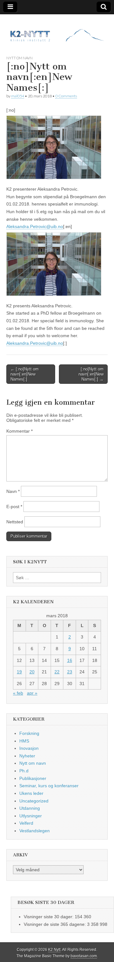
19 (19, 671)
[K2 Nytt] (57, 30)
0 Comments (66, 96)
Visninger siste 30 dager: (49, 916)
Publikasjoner (32, 778)
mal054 (17, 96)
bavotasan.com (84, 956)
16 (69, 660)
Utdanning (29, 808)
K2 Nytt (54, 949)
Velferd (26, 823)
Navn (13, 491)
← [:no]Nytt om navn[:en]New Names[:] (24, 374)
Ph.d (23, 770)
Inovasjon (29, 748)
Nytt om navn (19, 58)
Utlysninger (30, 815)
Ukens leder (31, 793)
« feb (18, 693)
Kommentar (19, 431)
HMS (24, 740)
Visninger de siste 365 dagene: (55, 924)
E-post (14, 506)
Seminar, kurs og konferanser (49, 785)
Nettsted (14, 521)
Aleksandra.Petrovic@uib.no (34, 226)
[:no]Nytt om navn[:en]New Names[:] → (91, 374)
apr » (32, 693)
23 (69, 671)
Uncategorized (33, 800)
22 (57, 671)
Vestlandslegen (34, 830)
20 (32, 671)
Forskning (29, 733)
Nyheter (27, 755)
